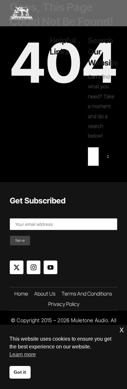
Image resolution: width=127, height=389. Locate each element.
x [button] (122, 329)
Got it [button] (20, 372)
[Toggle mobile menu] (113, 13)
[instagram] (33, 267)
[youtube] (50, 267)
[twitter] (16, 267)
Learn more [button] (22, 354)
